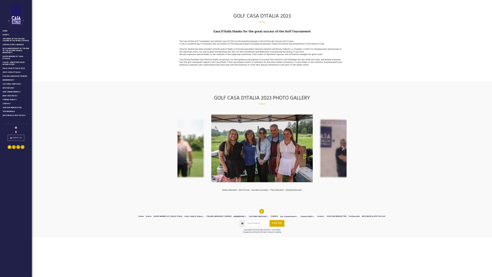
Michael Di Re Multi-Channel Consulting (267, 232)
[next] (343, 148)
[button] (12, 72)
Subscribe (277, 223)
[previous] (181, 148)
